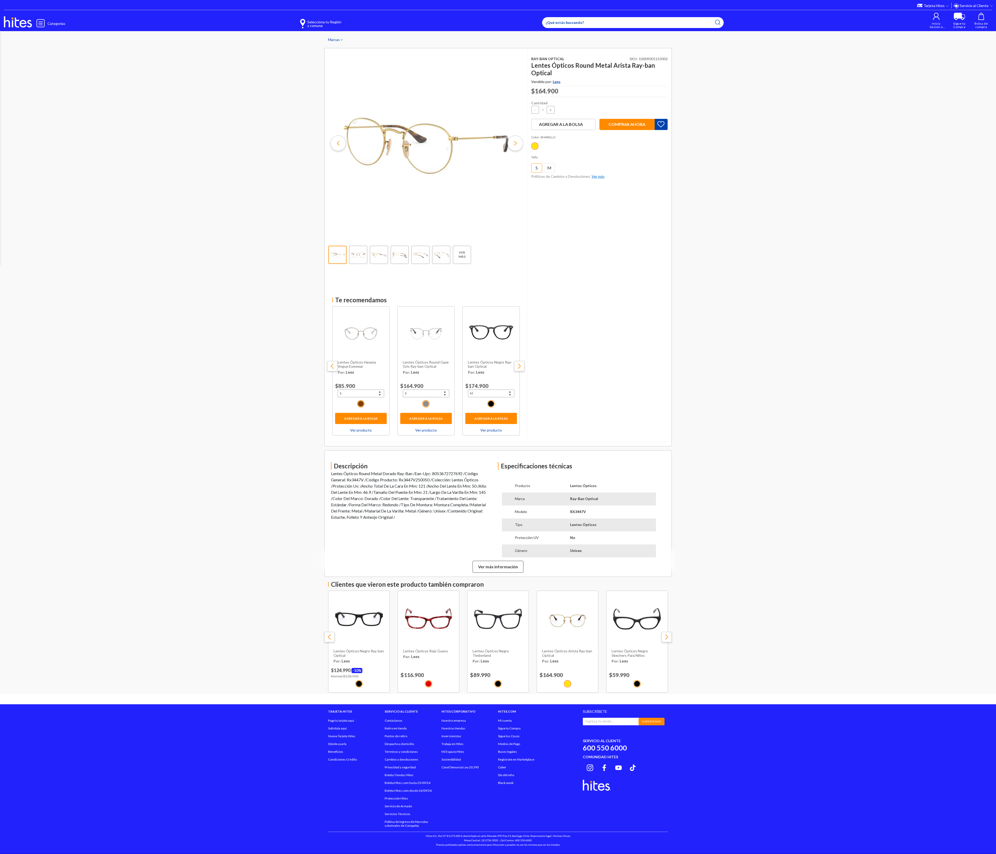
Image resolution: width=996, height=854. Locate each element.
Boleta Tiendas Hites (399, 775)
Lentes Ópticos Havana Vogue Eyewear (357, 364)
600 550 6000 (605, 747)
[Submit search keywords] (717, 22)
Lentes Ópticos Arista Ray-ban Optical (567, 653)
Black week (506, 783)
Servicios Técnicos (397, 814)
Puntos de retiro (396, 736)
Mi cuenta (505, 720)
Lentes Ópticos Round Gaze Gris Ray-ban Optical (426, 364)
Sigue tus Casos (509, 736)
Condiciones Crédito (342, 759)
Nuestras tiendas (453, 728)
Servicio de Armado (398, 806)
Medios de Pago (509, 744)
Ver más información (498, 566)
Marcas (334, 39)
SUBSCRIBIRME (651, 721)
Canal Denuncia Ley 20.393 (460, 767)
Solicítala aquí (337, 728)
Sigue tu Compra (509, 728)
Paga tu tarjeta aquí (341, 720)
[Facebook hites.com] (604, 767)
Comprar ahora (626, 124)
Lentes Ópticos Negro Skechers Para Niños (630, 653)
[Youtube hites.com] (618, 767)
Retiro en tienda (396, 728)
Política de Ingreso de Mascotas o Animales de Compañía (406, 824)
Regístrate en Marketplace (516, 759)
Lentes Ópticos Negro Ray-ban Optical (490, 364)
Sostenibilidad (451, 759)
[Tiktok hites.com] (633, 767)
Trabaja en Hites (452, 744)
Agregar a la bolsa (361, 418)
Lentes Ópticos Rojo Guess (425, 651)
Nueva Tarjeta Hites (341, 736)
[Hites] (18, 22)
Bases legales (507, 752)
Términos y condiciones (401, 752)
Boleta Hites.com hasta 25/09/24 (407, 783)
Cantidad (539, 103)
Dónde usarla (337, 744)
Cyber (502, 767)
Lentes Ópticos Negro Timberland (491, 653)
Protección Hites (396, 798)
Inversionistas (451, 736)
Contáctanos (393, 720)
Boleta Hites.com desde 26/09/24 (408, 790)
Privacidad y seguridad (400, 767)
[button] (936, 21)
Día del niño (506, 775)
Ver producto (361, 430)
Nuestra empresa (453, 720)
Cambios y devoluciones (401, 759)
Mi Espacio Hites (452, 752)
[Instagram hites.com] (590, 767)
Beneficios (335, 752)
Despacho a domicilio (399, 744)
